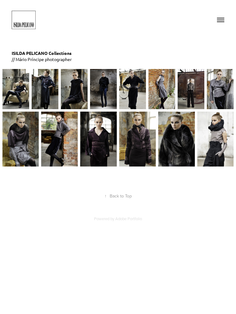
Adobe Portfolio (128, 218)
